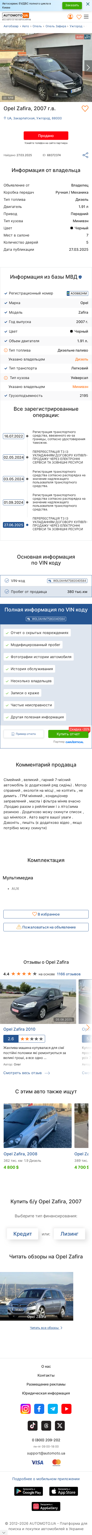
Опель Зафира (56, 26)
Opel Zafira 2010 (19, 1029)
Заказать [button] (72, 5)
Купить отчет (72, 733)
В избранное (48, 914)
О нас (46, 1366)
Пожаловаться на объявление (48, 927)
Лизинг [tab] (70, 1234)
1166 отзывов (69, 974)
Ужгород (76, 26)
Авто (25, 26)
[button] (87, 16)
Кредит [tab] (22, 1234)
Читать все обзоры (45, 1328)
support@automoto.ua (46, 1453)
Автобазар (11, 26)
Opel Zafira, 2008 (20, 1154)
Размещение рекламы (46, 1384)
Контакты (46, 1375)
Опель (37, 26)
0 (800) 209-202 (46, 1440)
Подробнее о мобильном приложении (46, 1479)
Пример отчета (26, 733)
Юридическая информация (46, 1393)
